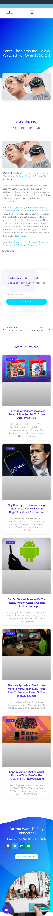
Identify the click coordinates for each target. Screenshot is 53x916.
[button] (32, 13)
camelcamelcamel (19, 220)
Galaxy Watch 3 (9, 245)
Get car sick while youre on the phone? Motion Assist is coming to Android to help (26, 603)
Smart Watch (20, 242)
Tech (20, 245)
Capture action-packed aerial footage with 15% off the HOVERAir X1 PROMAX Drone (26, 775)
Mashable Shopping (38, 242)
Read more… (20, 236)
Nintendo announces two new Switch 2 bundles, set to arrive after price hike (26, 414)
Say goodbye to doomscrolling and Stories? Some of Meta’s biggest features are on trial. (26, 509)
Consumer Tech (35, 245)
